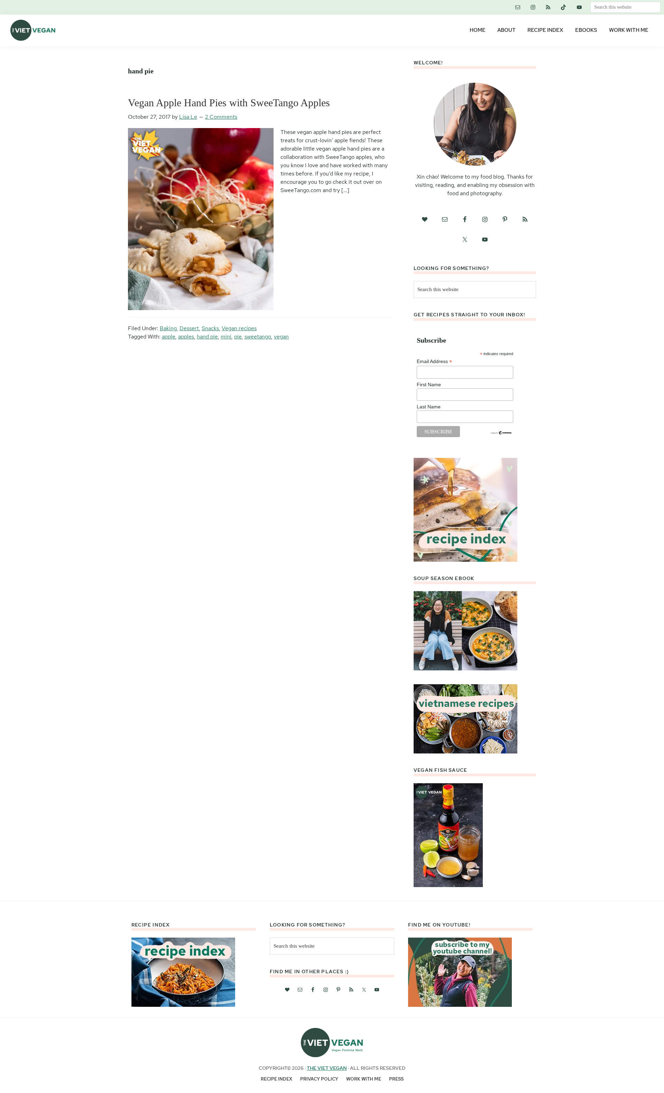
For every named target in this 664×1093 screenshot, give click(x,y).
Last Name (429, 406)
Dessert (189, 328)
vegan (281, 336)
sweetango (258, 336)
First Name (429, 384)
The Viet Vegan (327, 1068)
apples (186, 336)
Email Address (434, 361)
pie (238, 336)
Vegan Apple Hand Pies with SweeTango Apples (229, 102)
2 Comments (221, 116)
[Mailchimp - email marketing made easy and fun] (501, 433)
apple (168, 336)
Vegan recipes (239, 328)
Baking (168, 328)
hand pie (207, 336)
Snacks (210, 328)
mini (226, 336)
